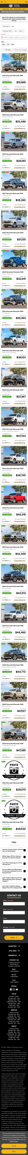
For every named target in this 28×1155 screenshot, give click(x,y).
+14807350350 (14, 982)
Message (9, 927)
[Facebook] (11, 989)
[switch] (26, 2)
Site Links (13, 951)
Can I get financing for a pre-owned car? (12, 863)
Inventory (12, 946)
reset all (3, 34)
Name (8, 900)
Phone (5, 918)
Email (8, 909)
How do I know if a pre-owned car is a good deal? (12, 850)
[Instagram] (14, 989)
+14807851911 (14, 976)
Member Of (12, 955)
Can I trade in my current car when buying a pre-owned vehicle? (12, 879)
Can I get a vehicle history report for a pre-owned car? (12, 887)
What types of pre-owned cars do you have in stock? (11, 857)
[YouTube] (16, 989)
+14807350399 (14, 971)
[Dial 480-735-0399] (5, 2)
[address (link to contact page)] (2, 2)
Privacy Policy (14, 1141)
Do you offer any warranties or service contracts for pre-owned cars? (12, 871)
